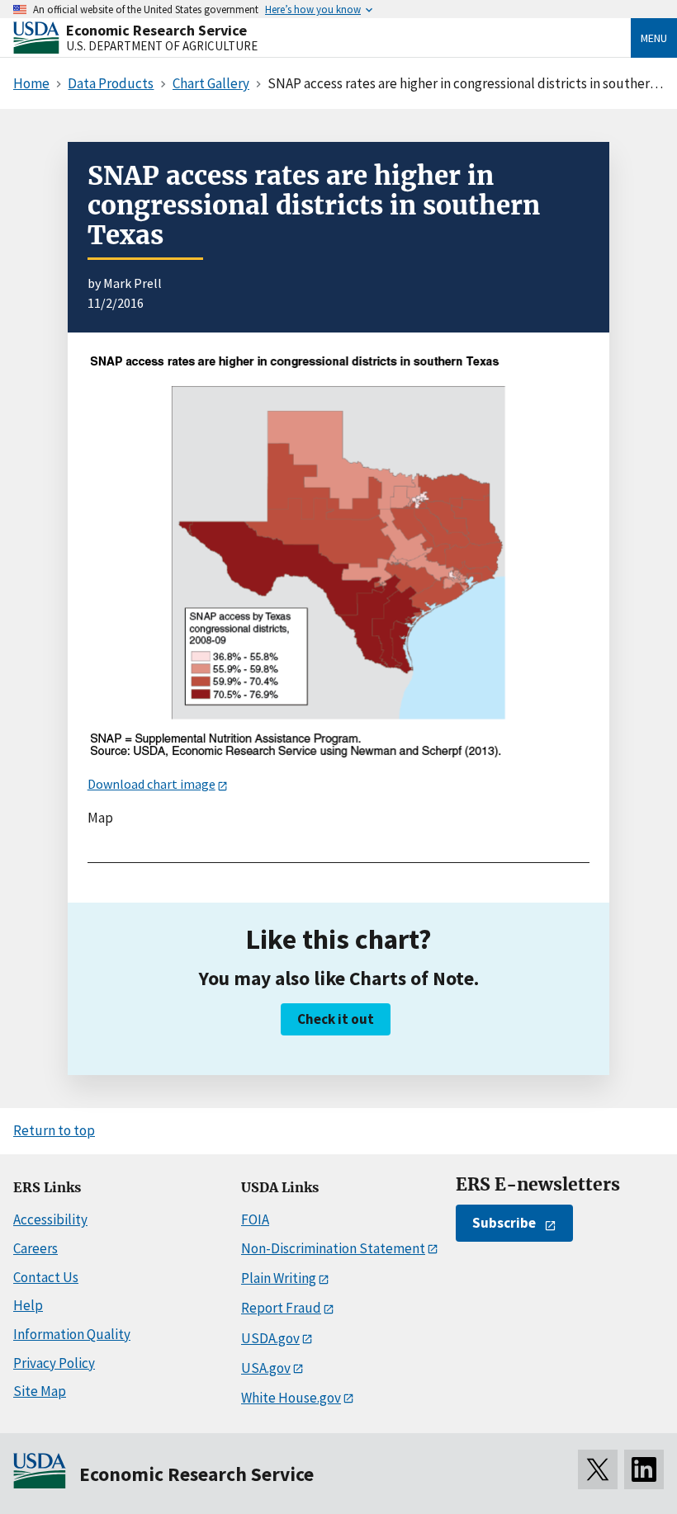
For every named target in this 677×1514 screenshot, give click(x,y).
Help (28, 1305)
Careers (35, 1248)
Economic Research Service (156, 30)
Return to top (54, 1130)
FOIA (255, 1219)
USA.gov (266, 1368)
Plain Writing (278, 1278)
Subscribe (504, 1223)
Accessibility (50, 1219)
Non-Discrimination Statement (333, 1248)
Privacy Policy (54, 1363)
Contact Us (45, 1277)
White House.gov (291, 1398)
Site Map (39, 1391)
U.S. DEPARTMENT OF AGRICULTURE (162, 45)
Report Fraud (281, 1308)
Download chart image (151, 784)
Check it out (335, 1019)
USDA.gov (270, 1338)
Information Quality (71, 1334)
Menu (654, 38)
